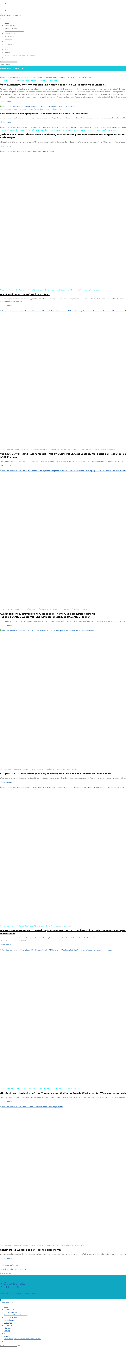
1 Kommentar (6, 146)
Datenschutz (14, 1283)
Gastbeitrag (29, 926)
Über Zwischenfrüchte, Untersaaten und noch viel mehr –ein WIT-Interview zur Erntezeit (53, 84)
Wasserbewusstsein (49, 80)
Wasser (31, 109)
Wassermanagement (11, 1325)
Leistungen (8, 1323)
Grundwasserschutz (7, 109)
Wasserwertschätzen (79, 1245)
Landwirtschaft (35, 80)
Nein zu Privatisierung (96, 130)
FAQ (5, 1333)
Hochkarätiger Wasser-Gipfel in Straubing (25, 294)
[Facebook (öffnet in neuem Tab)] (8, 3)
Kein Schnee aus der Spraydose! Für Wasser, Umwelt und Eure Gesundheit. (44, 113)
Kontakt (7, 1336)
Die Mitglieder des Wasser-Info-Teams (14, 449)
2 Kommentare (6, 782)
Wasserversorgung (80, 609)
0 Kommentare (6, 101)
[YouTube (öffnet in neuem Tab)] (8, 10)
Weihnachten (56, 109)
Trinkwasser (84, 290)
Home (6, 1307)
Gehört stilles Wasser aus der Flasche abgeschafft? (30, 1249)
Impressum (13, 1287)
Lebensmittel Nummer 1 (78, 130)
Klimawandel (24, 80)
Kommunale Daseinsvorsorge (86, 449)
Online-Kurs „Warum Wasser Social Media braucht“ (22, 1339)
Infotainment (5, 80)
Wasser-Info (60, 769)
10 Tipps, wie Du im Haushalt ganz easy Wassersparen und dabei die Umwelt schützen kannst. (56, 773)
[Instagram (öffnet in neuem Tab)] (8, 7)
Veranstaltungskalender (13, 1312)
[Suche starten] (18, 1346)
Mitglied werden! (10, 1320)
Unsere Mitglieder (10, 1317)
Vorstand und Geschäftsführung (16, 1315)
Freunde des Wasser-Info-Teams (21, 130)
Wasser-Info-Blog (10, 1309)
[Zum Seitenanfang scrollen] (0, 1300)
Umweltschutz (21, 109)
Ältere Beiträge (6, 1273)
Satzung (7, 1331)
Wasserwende (111, 130)
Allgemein (4, 130)
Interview (14, 80)
